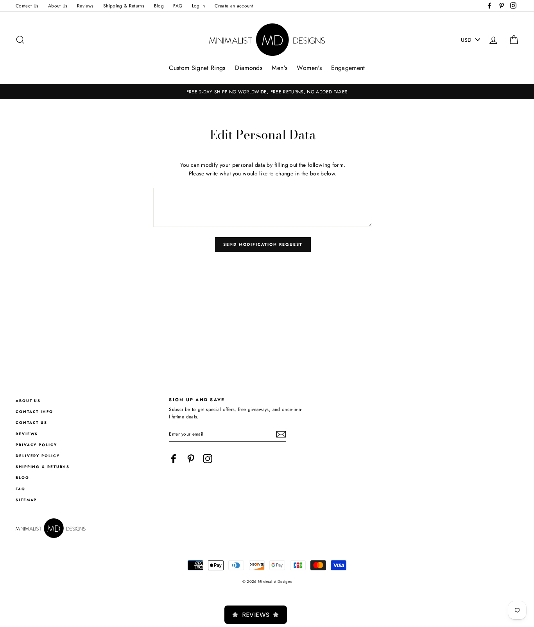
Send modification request (263, 244)
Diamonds (248, 67)
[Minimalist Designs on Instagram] (207, 458)
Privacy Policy (36, 445)
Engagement (348, 67)
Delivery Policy (38, 456)
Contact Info (34, 411)
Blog (159, 5)
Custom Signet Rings (197, 67)
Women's (309, 67)
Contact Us (27, 5)
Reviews (85, 5)
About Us (58, 5)
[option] (267, 91)
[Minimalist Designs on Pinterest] (190, 458)
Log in (198, 5)
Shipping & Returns (123, 5)
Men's (279, 67)
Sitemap (26, 500)
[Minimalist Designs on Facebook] (173, 458)
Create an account (234, 5)
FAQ (177, 5)
